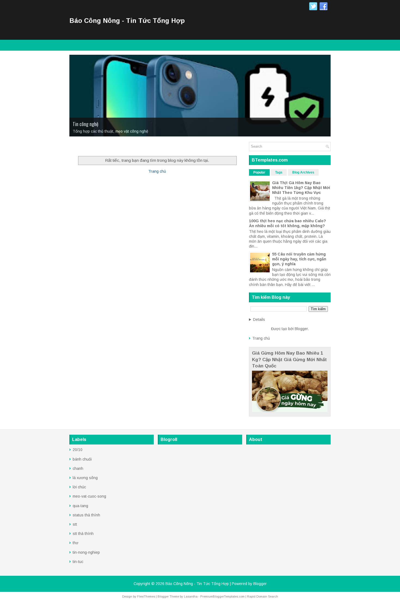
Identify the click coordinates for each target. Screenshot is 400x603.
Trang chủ (157, 171)
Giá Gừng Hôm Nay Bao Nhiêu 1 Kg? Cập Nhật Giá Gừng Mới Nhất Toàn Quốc (289, 359)
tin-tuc (78, 561)
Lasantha (191, 596)
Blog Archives (303, 172)
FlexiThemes (146, 596)
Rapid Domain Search (262, 596)
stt (75, 524)
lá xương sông (85, 478)
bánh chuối (82, 459)
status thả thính (86, 515)
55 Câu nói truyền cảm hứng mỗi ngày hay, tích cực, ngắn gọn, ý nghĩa (299, 259)
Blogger (301, 329)
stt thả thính (83, 533)
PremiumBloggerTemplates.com (222, 596)
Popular (259, 172)
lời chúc (79, 487)
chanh (78, 468)
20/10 (77, 449)
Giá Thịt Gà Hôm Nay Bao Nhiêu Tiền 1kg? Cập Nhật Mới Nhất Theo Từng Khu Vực (301, 188)
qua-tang (80, 506)
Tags (278, 172)
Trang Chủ (81, 147)
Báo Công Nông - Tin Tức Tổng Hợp (127, 20)
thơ (75, 543)
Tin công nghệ (86, 123)
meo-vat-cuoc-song (89, 496)
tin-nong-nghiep (86, 552)
